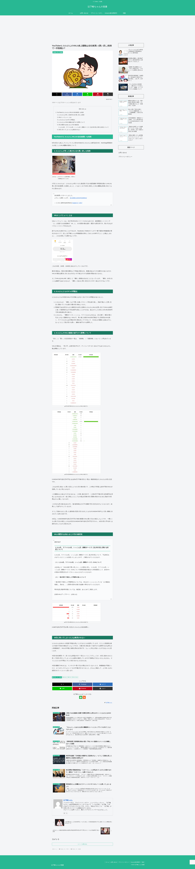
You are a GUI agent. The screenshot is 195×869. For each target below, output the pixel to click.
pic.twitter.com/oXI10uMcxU (78, 198)
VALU (70, 677)
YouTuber (76, 677)
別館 (143, 862)
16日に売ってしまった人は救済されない (69, 129)
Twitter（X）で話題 (57, 677)
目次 (80, 109)
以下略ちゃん (68, 800)
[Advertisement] (97, 28)
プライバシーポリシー (125, 156)
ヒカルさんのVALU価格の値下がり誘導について (71, 122)
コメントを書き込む (82, 844)
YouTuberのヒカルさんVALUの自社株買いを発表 (70, 112)
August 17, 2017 (77, 203)
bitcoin (65, 677)
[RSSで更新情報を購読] (84, 697)
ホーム (107, 862)
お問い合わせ (123, 152)
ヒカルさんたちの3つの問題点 (66, 119)
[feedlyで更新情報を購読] (80, 697)
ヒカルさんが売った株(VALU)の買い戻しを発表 (71, 114)
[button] (108, 94)
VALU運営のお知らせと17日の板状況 (68, 124)
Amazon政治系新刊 (135, 862)
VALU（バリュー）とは (64, 117)
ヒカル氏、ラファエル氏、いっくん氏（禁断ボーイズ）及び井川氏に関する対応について (84, 127)
